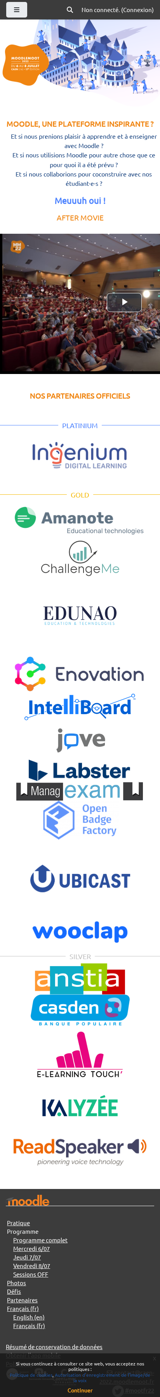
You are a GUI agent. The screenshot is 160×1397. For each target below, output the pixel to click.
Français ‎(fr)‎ (23, 1308)
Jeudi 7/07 (27, 1257)
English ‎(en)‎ (29, 1317)
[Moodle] (27, 1200)
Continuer (80, 1389)
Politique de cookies (31, 1375)
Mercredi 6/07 (31, 1248)
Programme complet (40, 1240)
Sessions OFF (30, 1274)
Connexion (137, 9)
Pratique (18, 1222)
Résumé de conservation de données (54, 1346)
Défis (14, 1291)
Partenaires (22, 1300)
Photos (16, 1282)
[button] (70, 10)
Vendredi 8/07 (31, 1265)
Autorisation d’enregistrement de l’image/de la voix (102, 1377)
